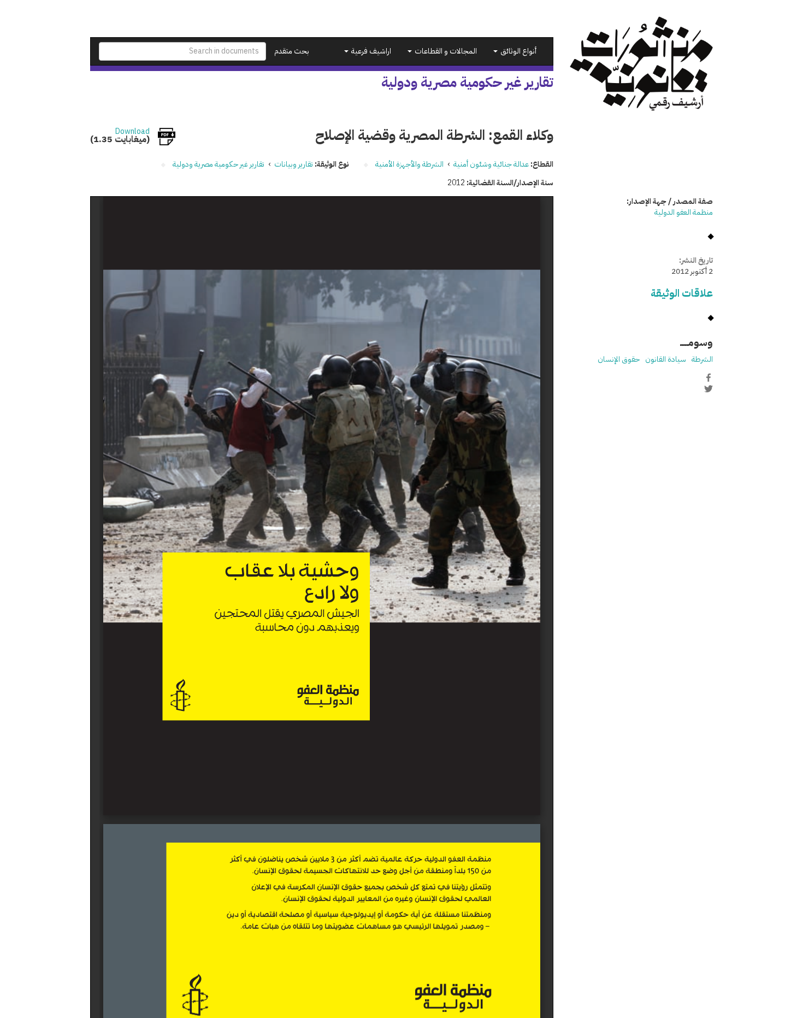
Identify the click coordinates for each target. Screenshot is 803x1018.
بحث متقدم (291, 51)
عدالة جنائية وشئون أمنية (491, 164)
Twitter (708, 389)
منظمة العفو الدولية (683, 212)
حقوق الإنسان (619, 359)
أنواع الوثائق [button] (517, 51)
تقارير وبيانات (293, 164)
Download (132, 132)
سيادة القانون (665, 359)
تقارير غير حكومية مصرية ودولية (218, 164)
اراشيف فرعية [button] (370, 51)
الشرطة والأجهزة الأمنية (409, 164)
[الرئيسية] (641, 63)
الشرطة (702, 359)
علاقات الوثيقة (682, 293)
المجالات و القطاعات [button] (445, 51)
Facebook (708, 377)
